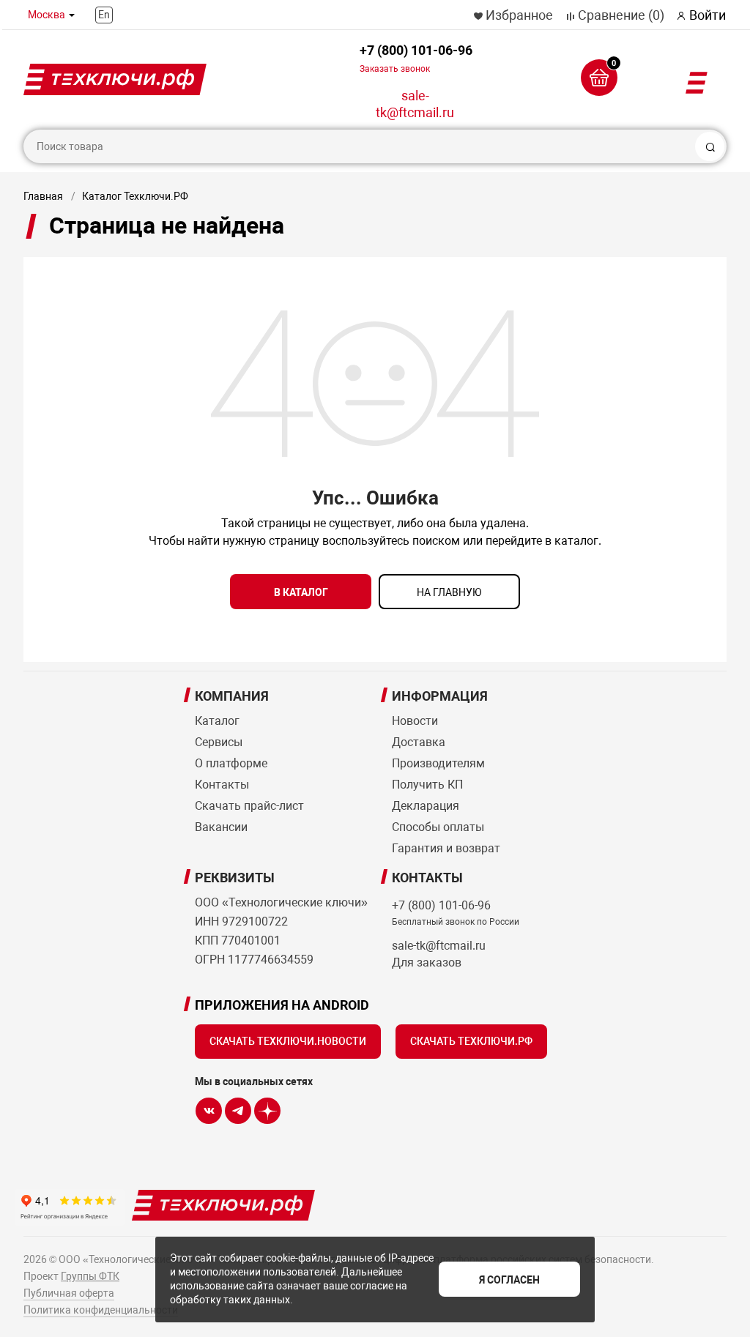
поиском (436, 541)
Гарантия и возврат (446, 848)
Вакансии (221, 827)
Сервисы (218, 742)
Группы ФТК (90, 1276)
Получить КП (427, 785)
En (104, 15)
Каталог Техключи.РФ (135, 196)
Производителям (438, 763)
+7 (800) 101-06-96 (416, 58)
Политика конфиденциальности (100, 1310)
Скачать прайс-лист (249, 806)
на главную (449, 592)
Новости (415, 721)
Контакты (222, 785)
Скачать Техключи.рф (471, 1041)
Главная (43, 196)
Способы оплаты (438, 827)
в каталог (301, 592)
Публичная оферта (68, 1293)
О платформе (231, 763)
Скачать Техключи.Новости (287, 1041)
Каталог (217, 721)
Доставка (418, 742)
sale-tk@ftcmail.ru (415, 104)
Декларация (425, 806)
